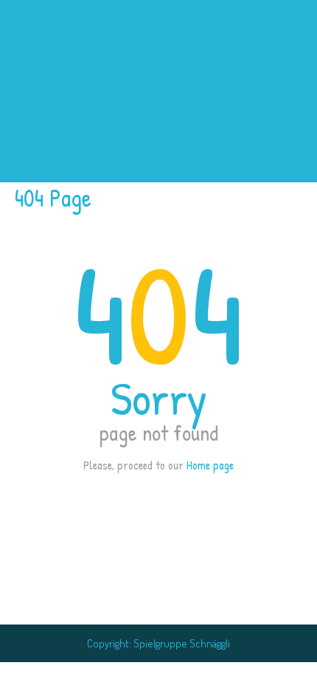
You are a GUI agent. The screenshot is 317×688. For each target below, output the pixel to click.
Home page (210, 465)
